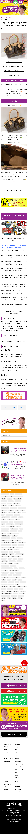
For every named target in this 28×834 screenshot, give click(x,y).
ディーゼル (4, 496)
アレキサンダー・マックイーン (7, 568)
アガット (9, 533)
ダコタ (21, 528)
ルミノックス (16, 533)
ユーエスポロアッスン (5, 538)
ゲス (3, 556)
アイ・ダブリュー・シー (6, 535)
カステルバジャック (12, 512)
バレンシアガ (10, 588)
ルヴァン (8, 556)
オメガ (9, 579)
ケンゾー (20, 496)
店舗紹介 (17, 758)
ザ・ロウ (12, 540)
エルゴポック (4, 563)
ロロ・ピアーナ (19, 547)
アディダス (14, 544)
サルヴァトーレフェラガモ (22, 586)
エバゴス (15, 558)
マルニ (24, 512)
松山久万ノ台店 (19, 764)
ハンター (13, 538)
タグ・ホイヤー (11, 584)
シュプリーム (15, 535)
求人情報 (17, 781)
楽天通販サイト (18, 755)
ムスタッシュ (18, 505)
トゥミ (11, 551)
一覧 (13, 407)
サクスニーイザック (22, 542)
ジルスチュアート (11, 547)
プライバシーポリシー (20, 792)
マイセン (3, 533)
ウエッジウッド (4, 551)
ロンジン (3, 598)
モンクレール (17, 514)
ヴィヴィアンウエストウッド (6, 593)
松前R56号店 (18, 761)
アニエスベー (4, 501)
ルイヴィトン (4, 575)
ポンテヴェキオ (4, 586)
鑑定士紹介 (18, 777)
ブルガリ (3, 588)
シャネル (23, 577)
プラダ (3, 591)
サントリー (16, 549)
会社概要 (6, 787)
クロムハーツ (21, 544)
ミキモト (10, 563)
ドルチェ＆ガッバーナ (5, 595)
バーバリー (4, 584)
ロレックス (17, 577)
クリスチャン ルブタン (18, 521)
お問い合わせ (18, 784)
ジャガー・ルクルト (5, 507)
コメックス (11, 554)
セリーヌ (14, 579)
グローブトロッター (5, 565)
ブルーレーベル (4, 570)
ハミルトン (9, 498)
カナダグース (22, 568)
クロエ (17, 584)
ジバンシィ (20, 517)
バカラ (17, 510)
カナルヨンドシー (5, 531)
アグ (3, 514)
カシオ (21, 588)
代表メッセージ (7, 784)
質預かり (6, 749)
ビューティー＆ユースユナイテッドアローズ (9, 542)
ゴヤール (3, 519)
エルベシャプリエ (10, 524)
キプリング (22, 510)
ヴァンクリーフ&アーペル (14, 570)
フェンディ (11, 582)
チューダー (9, 503)
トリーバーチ (4, 512)
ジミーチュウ (9, 591)
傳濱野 (11, 521)
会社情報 (6, 781)
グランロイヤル (18, 501)
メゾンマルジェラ (5, 577)
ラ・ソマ (17, 519)
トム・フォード (4, 561)
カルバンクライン (5, 540)
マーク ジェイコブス (22, 507)
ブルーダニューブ (13, 531)
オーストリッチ (18, 494)
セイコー (17, 582)
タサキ (3, 524)
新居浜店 (17, 772)
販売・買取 (6, 752)
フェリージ (11, 501)
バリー (12, 494)
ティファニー (16, 591)
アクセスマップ (7, 789)
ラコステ (3, 498)
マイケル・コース (5, 572)
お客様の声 (17, 786)
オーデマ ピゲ (4, 582)
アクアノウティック (5, 494)
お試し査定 (17, 744)
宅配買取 (17, 747)
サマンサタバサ (13, 507)
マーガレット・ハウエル (6, 544)
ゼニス (19, 512)
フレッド (3, 549)
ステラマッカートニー (10, 526)
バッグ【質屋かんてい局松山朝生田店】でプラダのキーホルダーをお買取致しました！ (18, 450)
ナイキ (3, 600)
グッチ (10, 575)
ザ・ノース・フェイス (19, 524)
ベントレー (16, 563)
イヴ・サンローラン (14, 528)
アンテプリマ (10, 549)
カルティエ (20, 598)
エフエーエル (20, 538)
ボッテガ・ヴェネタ (17, 575)
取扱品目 (6, 747)
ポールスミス (22, 593)
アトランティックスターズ (13, 496)
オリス (10, 558)
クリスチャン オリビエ (5, 517)
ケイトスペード (21, 595)
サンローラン (14, 517)
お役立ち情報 (7, 761)
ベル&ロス (20, 558)
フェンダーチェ (4, 554)
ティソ (16, 568)
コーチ (12, 577)
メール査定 (18, 752)
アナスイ (12, 572)
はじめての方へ (7, 744)
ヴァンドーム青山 (9, 514)
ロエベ (16, 588)
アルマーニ (4, 510)
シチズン (15, 593)
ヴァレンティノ (12, 561)
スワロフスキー (16, 503)
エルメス (14, 598)
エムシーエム (17, 551)
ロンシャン (19, 561)
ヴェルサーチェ (4, 521)
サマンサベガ (4, 505)
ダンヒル (20, 579)
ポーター (3, 503)
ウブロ (3, 526)
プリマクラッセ (18, 572)
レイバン (3, 579)
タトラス (18, 526)
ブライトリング (12, 586)
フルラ (9, 598)
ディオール (23, 582)
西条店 (16, 775)
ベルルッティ (18, 540)
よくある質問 (18, 789)
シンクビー (4, 558)
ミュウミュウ (23, 591)
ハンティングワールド (17, 498)
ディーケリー (11, 505)
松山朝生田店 (18, 767)
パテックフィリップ (5, 528)
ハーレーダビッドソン (19, 554)
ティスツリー (14, 595)
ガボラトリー (13, 565)
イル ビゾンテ (11, 510)
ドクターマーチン (10, 519)
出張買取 (17, 749)
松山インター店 (19, 769)
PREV (6, 407)
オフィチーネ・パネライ (16, 556)
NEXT (21, 407)
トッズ (20, 531)
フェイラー (4, 547)
